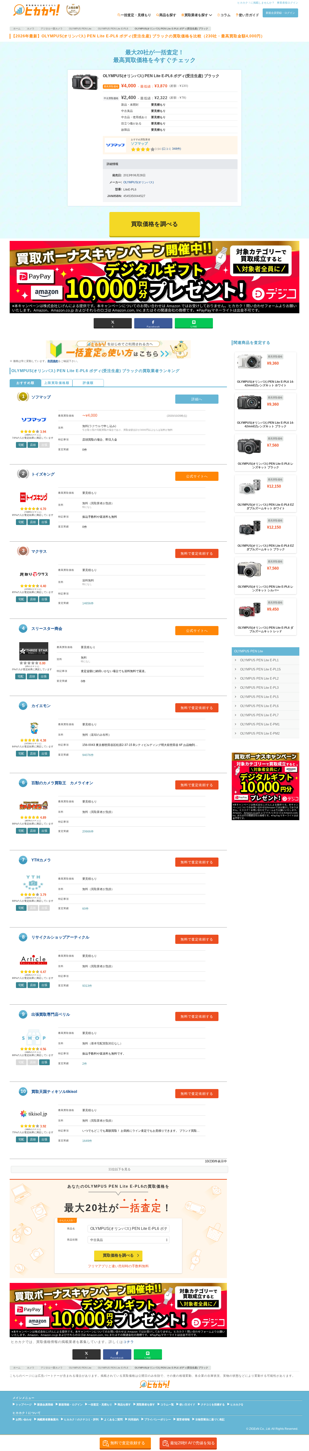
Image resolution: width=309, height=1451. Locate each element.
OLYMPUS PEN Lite (248, 651)
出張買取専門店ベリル (50, 1014)
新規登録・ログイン (71, 1404)
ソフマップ (139, 143)
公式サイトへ (197, 476)
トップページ (24, 1404)
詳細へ (196, 399)
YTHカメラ (41, 860)
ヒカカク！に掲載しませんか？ (255, 2)
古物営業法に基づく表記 (210, 1419)
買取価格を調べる (118, 1255)
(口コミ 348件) (171, 148)
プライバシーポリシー (157, 1419)
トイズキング (43, 474)
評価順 (88, 383)
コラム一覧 (167, 1404)
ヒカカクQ (236, 1404)
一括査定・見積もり (136, 15)
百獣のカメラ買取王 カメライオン (62, 783)
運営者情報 (183, 1419)
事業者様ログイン (287, 2)
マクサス (39, 551)
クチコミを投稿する (213, 1404)
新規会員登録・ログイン (280, 12)
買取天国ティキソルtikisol (54, 1092)
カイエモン (41, 706)
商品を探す (167, 15)
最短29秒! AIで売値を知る (192, 1443)
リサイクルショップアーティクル (60, 937)
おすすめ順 (25, 383)
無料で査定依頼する (197, 553)
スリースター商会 (46, 629)
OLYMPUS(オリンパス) (138, 182)
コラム (225, 15)
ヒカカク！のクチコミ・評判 (81, 1419)
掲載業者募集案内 (47, 1419)
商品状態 (72, 1239)
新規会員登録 (45, 1404)
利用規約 (53, 361)
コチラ (128, 1342)
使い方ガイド (249, 15)
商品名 (71, 1228)
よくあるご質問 (113, 1419)
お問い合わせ (24, 1419)
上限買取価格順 (57, 383)
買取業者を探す (145, 1404)
